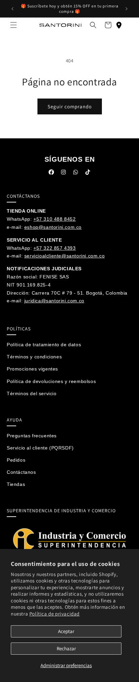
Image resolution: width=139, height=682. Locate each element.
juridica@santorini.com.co (54, 300)
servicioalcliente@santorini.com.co (64, 255)
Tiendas (16, 484)
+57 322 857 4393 (54, 248)
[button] (13, 25)
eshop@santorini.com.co (53, 227)
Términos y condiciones (34, 356)
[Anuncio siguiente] (126, 8)
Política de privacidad (54, 613)
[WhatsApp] (75, 173)
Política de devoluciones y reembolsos (51, 381)
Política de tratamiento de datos (44, 344)
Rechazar (66, 648)
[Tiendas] (118, 25)
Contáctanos (21, 472)
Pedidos (16, 460)
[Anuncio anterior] (12, 8)
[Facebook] (51, 173)
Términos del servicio (32, 393)
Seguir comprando (70, 106)
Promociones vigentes (32, 369)
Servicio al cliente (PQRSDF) (40, 448)
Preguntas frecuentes (32, 435)
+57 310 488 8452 (54, 219)
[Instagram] (63, 173)
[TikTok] (87, 173)
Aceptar (66, 631)
